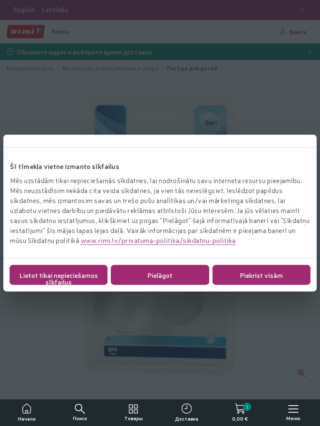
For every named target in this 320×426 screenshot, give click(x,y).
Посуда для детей (191, 68)
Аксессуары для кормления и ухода (111, 68)
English (24, 9)
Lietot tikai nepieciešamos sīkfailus (59, 277)
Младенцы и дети (31, 68)
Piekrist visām (261, 274)
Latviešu (55, 9)
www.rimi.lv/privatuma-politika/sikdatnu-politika (158, 239)
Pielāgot (160, 274)
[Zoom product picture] (301, 373)
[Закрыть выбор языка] (302, 10)
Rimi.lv (61, 31)
